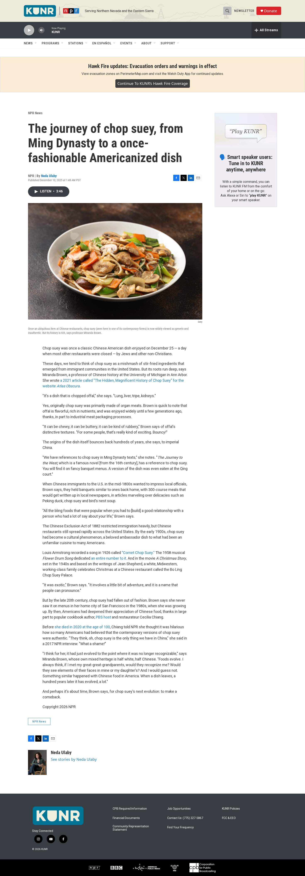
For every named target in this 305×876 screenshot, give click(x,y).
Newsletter (244, 10)
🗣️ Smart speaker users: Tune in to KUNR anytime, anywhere (245, 163)
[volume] (41, 30)
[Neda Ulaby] (37, 762)
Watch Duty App (178, 74)
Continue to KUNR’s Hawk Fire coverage (152, 83)
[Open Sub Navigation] (36, 43)
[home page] (58, 815)
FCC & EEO (229, 818)
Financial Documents (126, 818)
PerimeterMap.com (134, 74)
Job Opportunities (179, 808)
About (146, 43)
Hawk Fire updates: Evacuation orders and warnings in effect (152, 66)
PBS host (103, 617)
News (28, 43)
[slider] (48, 30)
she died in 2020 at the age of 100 (82, 627)
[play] (29, 30)
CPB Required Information (130, 808)
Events (126, 43)
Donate (270, 11)
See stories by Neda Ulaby (74, 759)
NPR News (35, 113)
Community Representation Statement (131, 828)
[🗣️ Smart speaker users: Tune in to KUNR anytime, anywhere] (246, 130)
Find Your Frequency (180, 827)
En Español (101, 43)
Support (168, 43)
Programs (50, 43)
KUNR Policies (231, 808)
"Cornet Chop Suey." (138, 552)
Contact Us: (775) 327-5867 (185, 818)
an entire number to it (108, 558)
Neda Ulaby (49, 176)
